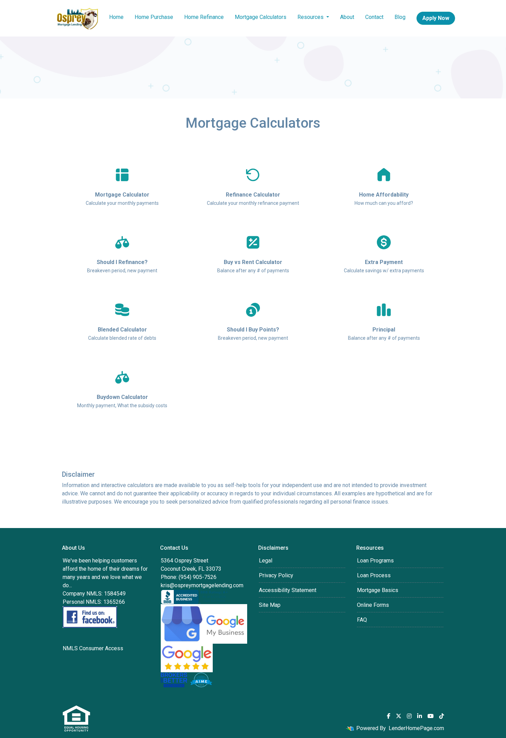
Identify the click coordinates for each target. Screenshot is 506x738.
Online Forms (373, 605)
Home (116, 17)
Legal (265, 560)
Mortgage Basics (377, 590)
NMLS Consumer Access (93, 648)
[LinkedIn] (419, 716)
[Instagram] (409, 716)
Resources (311, 17)
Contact (374, 17)
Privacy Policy (276, 575)
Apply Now (435, 18)
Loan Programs (375, 560)
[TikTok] (441, 716)
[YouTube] (431, 716)
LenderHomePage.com (416, 728)
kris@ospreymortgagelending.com (202, 585)
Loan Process (374, 575)
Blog (399, 17)
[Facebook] (388, 716)
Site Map (270, 605)
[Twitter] (398, 716)
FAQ (362, 619)
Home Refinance (204, 17)
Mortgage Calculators (260, 17)
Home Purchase (154, 17)
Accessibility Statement (287, 590)
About (347, 17)
